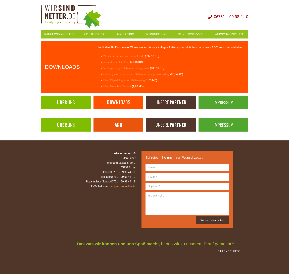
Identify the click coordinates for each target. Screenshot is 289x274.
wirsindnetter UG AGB (116, 62)
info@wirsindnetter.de (122, 186)
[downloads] (118, 102)
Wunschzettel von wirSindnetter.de (123, 56)
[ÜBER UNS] (66, 102)
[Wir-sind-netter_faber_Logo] (71, 16)
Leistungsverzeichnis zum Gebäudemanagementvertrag (136, 74)
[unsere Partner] (171, 102)
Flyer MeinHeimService (117, 86)
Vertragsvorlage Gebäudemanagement (126, 68)
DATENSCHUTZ (229, 251)
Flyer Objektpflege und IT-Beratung (124, 80)
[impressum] (223, 102)
